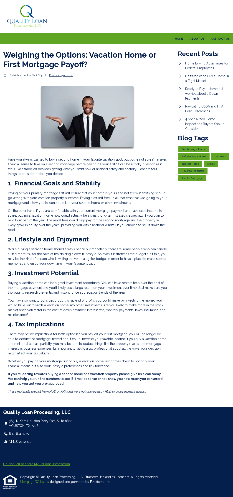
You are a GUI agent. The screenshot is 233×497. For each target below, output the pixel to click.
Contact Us (220, 38)
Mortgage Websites (35, 482)
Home (179, 38)
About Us (197, 38)
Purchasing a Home (61, 75)
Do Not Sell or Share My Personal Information (36, 464)
